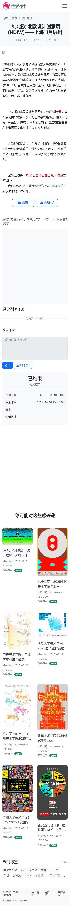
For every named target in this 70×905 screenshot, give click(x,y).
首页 (5, 18)
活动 (14, 18)
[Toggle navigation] (65, 6)
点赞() (48, 203)
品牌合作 (61, 893)
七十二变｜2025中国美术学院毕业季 (52, 584)
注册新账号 (23, 365)
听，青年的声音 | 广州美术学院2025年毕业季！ (17, 736)
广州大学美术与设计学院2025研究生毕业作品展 (17, 820)
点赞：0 (51, 40)
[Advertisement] (35, 266)
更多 (63, 862)
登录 (7, 365)
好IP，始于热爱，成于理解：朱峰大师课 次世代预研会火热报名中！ (17, 552)
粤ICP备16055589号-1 (15, 900)
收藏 (24, 203)
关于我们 (35, 893)
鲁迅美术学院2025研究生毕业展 (52, 738)
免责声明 (48, 893)
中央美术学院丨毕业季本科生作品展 (17, 656)
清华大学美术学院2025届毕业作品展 (51, 645)
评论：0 (38, 40)
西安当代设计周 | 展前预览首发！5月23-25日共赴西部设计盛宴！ (52, 827)
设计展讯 (26, 18)
